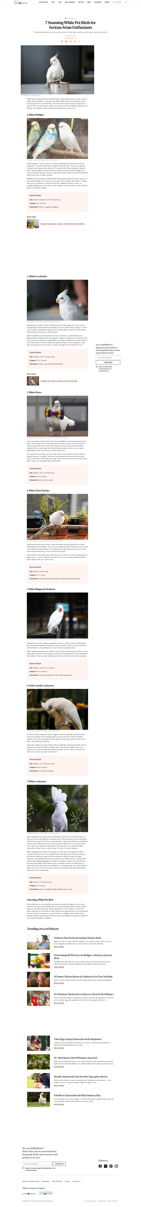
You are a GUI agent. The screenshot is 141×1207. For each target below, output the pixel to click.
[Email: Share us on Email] (75, 41)
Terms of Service (112, 1201)
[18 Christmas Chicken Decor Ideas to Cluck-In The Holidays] (38, 998)
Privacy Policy (102, 1201)
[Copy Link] (79, 41)
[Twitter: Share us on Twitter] (66, 41)
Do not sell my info (90, 1201)
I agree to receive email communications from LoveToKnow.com (105, 369)
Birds (89, 2)
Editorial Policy (57, 1181)
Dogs (53, 2)
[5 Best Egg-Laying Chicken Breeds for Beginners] (38, 1043)
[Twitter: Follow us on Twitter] (106, 1166)
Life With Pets (43, 2)
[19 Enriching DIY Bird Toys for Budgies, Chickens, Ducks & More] (38, 960)
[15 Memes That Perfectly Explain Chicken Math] (38, 942)
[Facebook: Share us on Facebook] (62, 41)
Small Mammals (70, 2)
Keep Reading (59, 947)
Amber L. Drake (71, 35)
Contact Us (76, 1181)
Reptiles (81, 2)
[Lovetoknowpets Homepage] (20, 2)
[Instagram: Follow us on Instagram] (117, 1166)
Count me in (108, 362)
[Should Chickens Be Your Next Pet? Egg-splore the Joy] (38, 1080)
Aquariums (97, 2)
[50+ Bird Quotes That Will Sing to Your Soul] (38, 1062)
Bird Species (72, 18)
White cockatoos (43, 861)
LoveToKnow (117, 2)
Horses (107, 2)
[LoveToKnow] (29, 1192)
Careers (67, 1181)
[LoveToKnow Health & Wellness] (46, 1192)
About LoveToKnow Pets (30, 1181)
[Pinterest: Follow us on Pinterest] (111, 1166)
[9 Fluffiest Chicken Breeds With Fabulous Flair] (38, 1099)
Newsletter (45, 1181)
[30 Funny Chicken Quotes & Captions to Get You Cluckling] (38, 979)
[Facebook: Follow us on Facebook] (100, 1166)
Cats (59, 2)
